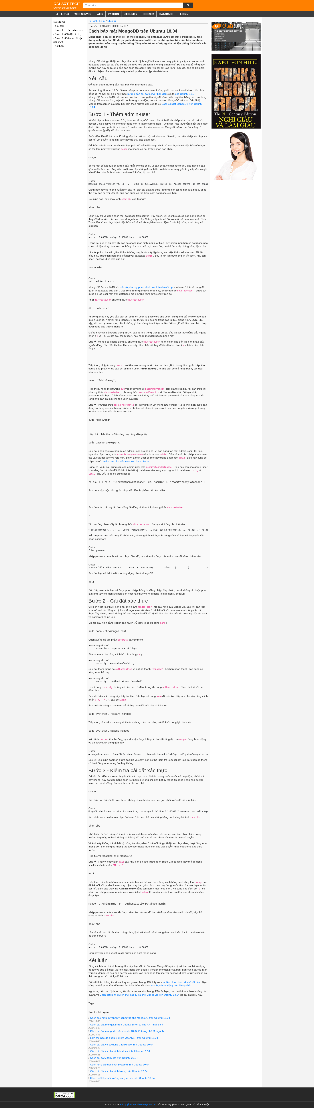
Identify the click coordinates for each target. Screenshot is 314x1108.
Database (166, 14)
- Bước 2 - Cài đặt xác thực (68, 34)
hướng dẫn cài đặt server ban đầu (147, 93)
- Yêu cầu (58, 26)
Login (183, 14)
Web (100, 14)
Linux (65, 14)
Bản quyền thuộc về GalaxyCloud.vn (138, 1104)
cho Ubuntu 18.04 (185, 93)
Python (113, 14)
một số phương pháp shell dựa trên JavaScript (146, 287)
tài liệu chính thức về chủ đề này (181, 982)
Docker (148, 14)
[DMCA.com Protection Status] (64, 1094)
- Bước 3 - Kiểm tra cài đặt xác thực (67, 40)
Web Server (83, 14)
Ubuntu (111, 20)
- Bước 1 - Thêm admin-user (68, 30)
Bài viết (92, 20)
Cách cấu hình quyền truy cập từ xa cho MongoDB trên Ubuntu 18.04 (140, 994)
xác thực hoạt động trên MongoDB (170, 985)
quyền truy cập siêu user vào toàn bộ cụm (126, 461)
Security (130, 14)
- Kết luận (58, 46)
